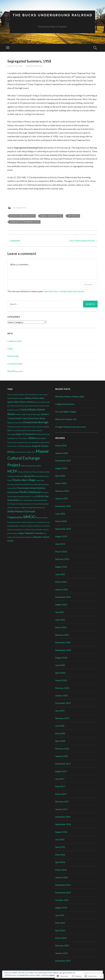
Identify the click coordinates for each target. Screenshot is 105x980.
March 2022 (61, 581)
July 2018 (59, 725)
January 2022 (61, 589)
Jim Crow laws (12, 446)
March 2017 (61, 794)
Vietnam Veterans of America (23, 537)
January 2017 (61, 809)
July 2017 (59, 778)
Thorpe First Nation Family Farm (30, 526)
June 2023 (60, 544)
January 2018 (61, 756)
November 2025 (63, 460)
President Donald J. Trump (27, 496)
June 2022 (60, 574)
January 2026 (61, 453)
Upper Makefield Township (30, 533)
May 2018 (60, 733)
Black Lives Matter (39, 402)
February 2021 (62, 635)
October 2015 (62, 900)
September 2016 (63, 824)
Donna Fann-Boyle (36, 418)
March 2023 (61, 551)
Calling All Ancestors (65, 404)
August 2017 (61, 771)
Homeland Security (24, 442)
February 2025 (62, 491)
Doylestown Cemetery (14, 427)
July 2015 (59, 915)
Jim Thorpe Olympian (24, 446)
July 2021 (59, 612)
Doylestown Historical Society (32, 427)
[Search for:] (52, 304)
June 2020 (60, 665)
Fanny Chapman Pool (51, 216)
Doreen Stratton (34, 66)
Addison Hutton (32, 398)
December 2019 (63, 703)
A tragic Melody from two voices (70, 426)
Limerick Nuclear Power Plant (25, 452)
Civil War (18, 414)
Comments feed (14, 363)
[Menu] (8, 48)
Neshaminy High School (15, 476)
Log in (10, 348)
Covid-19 (24, 414)
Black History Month (23, 402)
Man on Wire (36, 466)
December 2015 (63, 885)
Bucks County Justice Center (39, 406)
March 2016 (61, 869)
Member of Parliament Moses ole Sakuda (31, 472)
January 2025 (61, 498)
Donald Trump (20, 418)
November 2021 (63, 597)
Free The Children (21, 438)
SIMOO (29, 516)
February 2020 (62, 688)
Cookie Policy (53, 975)
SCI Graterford (37, 504)
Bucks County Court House (20, 406)
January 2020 (61, 695)
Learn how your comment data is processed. (64, 291)
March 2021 (61, 627)
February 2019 (62, 718)
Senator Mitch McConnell (36, 507)
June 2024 (60, 513)
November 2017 (63, 763)
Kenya (11, 451)
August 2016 (61, 832)
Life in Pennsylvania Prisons (83, 240)
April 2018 (60, 741)
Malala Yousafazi (26, 466)
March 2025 (61, 483)
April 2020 (60, 672)
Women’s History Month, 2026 (69, 396)
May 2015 (60, 922)
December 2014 (63, 960)
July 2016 (59, 839)
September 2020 (63, 650)
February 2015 (62, 945)
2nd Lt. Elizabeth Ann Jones (33, 394)
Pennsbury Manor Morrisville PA (18, 484)
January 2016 (61, 877)
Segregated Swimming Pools (25, 222)
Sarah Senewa (39, 500)
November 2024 (63, 506)
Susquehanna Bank (14, 522)
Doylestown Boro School (15, 422)
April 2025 (60, 475)
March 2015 (61, 938)
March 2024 (61, 521)
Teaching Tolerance (28, 522)
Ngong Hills (29, 476)
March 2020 (61, 680)
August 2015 (61, 907)
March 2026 (61, 445)
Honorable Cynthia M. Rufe (40, 442)
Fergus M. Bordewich (25, 434)
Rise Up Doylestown (26, 500)
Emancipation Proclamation (26, 430)
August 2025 (61, 468)
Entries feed (13, 356)
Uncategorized (19, 208)
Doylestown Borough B (22, 216)
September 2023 (63, 528)
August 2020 (61, 657)
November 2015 (63, 892)
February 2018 (62, 748)
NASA (47, 472)
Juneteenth (13, 240)
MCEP (12, 471)
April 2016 (60, 862)
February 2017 (62, 801)
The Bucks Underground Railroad (52, 15)
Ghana (32, 438)
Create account (14, 341)
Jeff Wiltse (73, 216)
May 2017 (60, 786)
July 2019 (59, 710)
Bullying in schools (13, 410)
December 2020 (63, 642)
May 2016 (60, 854)
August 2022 (61, 566)
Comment (88, 284)
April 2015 (60, 930)
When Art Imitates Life (65, 419)
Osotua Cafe (40, 480)
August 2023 (61, 536)
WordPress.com (15, 371)
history (15, 442)
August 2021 (61, 604)
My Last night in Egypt (65, 411)
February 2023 (62, 559)
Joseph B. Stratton (40, 446)
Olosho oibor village (23, 480)
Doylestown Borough (35, 422)
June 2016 (60, 847)
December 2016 (63, 816)
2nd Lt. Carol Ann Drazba (15, 394)
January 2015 (61, 953)
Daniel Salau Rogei (34, 414)
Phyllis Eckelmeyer (30, 492)
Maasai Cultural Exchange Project (28, 458)
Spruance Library (42, 517)
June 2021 (60, 619)
